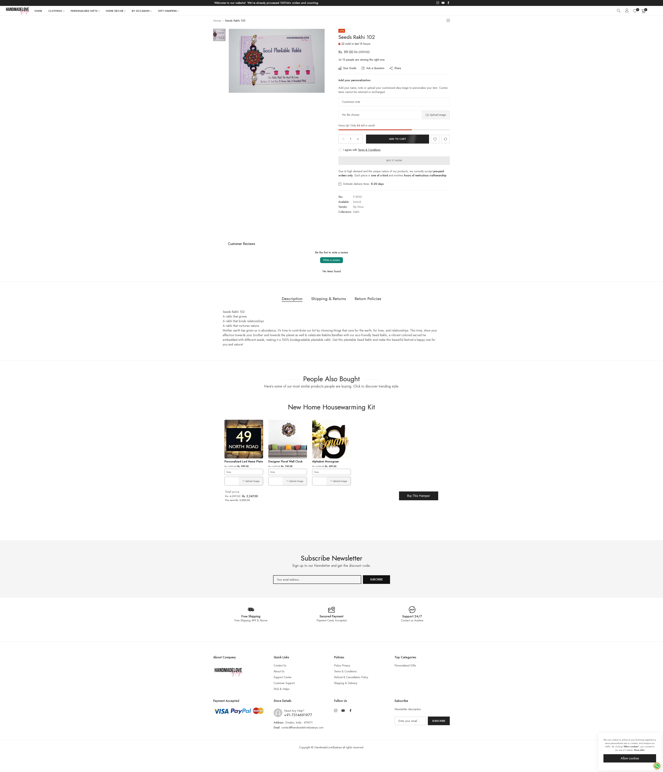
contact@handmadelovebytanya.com (298, 728)
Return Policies (368, 299)
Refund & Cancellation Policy (351, 677)
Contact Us (280, 665)
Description (292, 299)
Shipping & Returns (328, 299)
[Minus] (343, 139)
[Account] (627, 11)
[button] (435, 139)
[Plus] (358, 139)
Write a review (331, 260)
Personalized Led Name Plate (243, 461)
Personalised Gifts (405, 665)
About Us (279, 671)
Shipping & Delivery (345, 683)
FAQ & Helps (282, 689)
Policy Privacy (342, 665)
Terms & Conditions (369, 150)
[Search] (619, 11)
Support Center (283, 677)
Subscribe (438, 721)
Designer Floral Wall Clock (285, 461)
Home (217, 20)
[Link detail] (437, 2)
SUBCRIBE (376, 579)
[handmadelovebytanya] (17, 10)
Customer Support (284, 683)
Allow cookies (630, 758)
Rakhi (356, 212)
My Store (358, 207)
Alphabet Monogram (325, 461)
